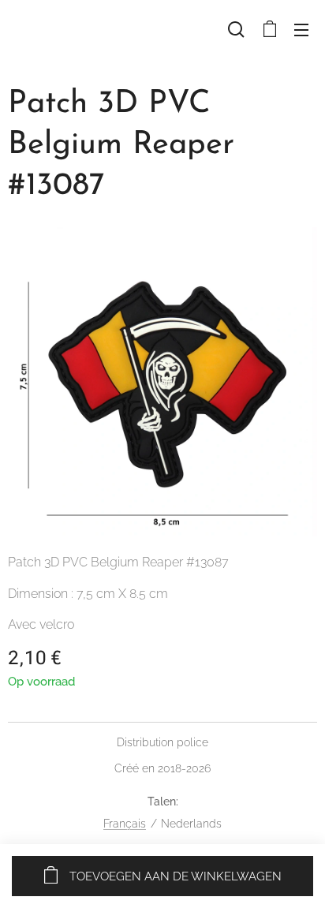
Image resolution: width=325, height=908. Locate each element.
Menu (301, 29)
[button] (236, 29)
